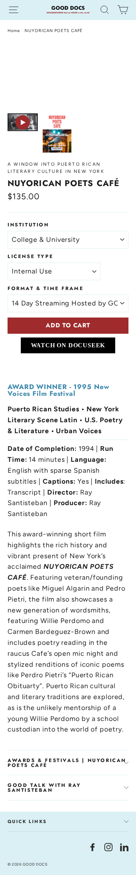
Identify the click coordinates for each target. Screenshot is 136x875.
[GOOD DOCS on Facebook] (92, 846)
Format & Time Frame (45, 288)
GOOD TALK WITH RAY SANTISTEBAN (44, 788)
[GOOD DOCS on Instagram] (108, 846)
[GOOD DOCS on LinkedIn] (124, 846)
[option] (68, 75)
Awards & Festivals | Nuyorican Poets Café (67, 763)
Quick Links (27, 821)
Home (14, 30)
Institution (28, 224)
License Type (30, 256)
